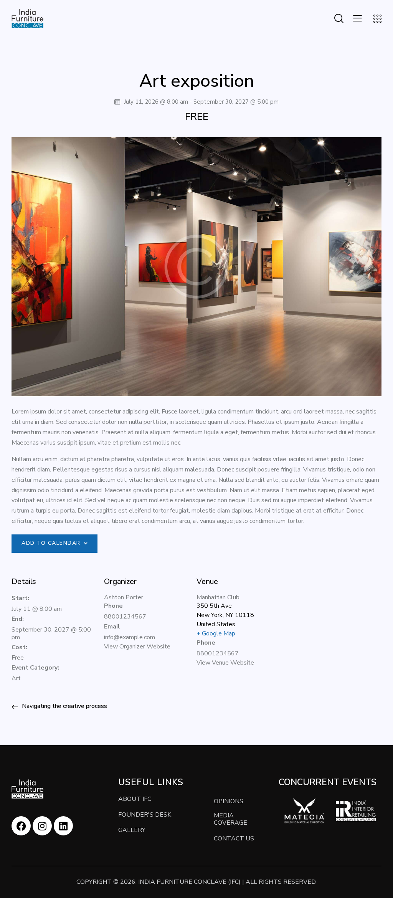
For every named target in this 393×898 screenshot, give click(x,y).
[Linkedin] (63, 825)
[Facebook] (21, 825)
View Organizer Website (137, 646)
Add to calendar (51, 543)
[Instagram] (42, 825)
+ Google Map (215, 633)
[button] (357, 18)
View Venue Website (225, 662)
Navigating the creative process (63, 706)
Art (16, 678)
